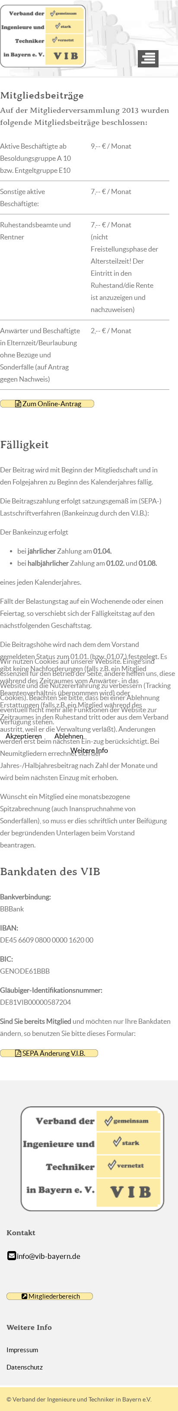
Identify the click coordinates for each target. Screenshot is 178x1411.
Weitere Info (89, 750)
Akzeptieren (24, 736)
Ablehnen (68, 736)
